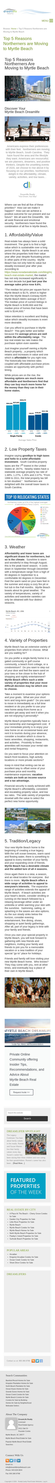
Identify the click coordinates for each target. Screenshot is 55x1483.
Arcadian (13, 1254)
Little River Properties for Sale (22, 1222)
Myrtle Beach (15, 1225)
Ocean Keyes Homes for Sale (17, 1389)
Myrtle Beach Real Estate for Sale (18, 1438)
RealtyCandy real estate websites (30, 1481)
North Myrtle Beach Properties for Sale (25, 1233)
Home (13, 28)
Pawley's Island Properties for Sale (24, 1236)
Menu (45, 21)
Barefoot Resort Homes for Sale (18, 1380)
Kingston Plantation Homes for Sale (19, 1383)
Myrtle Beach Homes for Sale (22, 1230)
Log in (45, 1481)
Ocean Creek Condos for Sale (22, 1260)
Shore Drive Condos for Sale (21, 1263)
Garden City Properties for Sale (22, 1219)
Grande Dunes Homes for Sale (17, 1392)
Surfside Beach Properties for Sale (24, 1239)
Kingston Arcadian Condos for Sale (24, 1257)
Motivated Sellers (12, 1406)
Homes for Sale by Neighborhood (18, 1403)
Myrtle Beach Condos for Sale (22, 1228)
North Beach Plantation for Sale (18, 1386)
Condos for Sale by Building (16, 1400)
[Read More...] (19, 1163)
